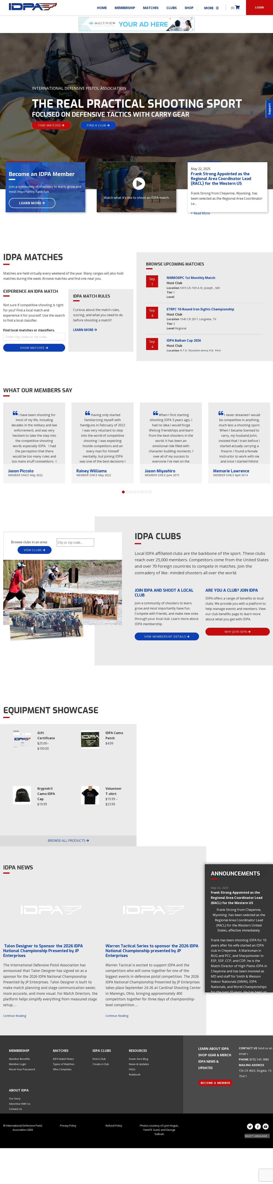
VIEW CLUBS (33, 550)
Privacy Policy (68, 1125)
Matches (150, 8)
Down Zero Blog (138, 1059)
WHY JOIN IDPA (236, 632)
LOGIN (259, 7)
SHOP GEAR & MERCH (214, 1055)
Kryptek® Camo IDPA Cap (46, 793)
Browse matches (54, 278)
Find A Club (99, 1059)
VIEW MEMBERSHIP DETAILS (165, 636)
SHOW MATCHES (32, 348)
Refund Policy (114, 1125)
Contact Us (15, 1109)
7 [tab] (146, 492)
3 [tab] (131, 492)
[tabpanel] (34, 443)
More (209, 8)
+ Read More (200, 213)
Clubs (171, 8)
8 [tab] (149, 492)
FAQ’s (132, 1069)
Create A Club (101, 1064)
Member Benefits (19, 1059)
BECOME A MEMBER (215, 1083)
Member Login (17, 1064)
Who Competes (62, 1069)
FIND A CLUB (97, 125)
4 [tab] (134, 492)
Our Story (15, 1098)
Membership (125, 8)
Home (102, 8)
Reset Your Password (22, 1069)
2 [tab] (127, 492)
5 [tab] (138, 492)
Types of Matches (64, 1064)
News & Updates (139, 1064)
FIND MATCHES (50, 125)
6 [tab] (142, 492)
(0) (233, 8)
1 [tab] (123, 492)
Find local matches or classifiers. (29, 330)
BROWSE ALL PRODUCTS (67, 840)
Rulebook (134, 1074)
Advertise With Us (19, 1104)
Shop (189, 8)
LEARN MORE (30, 203)
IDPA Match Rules (63, 1059)
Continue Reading (14, 1016)
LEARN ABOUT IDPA (213, 1048)
